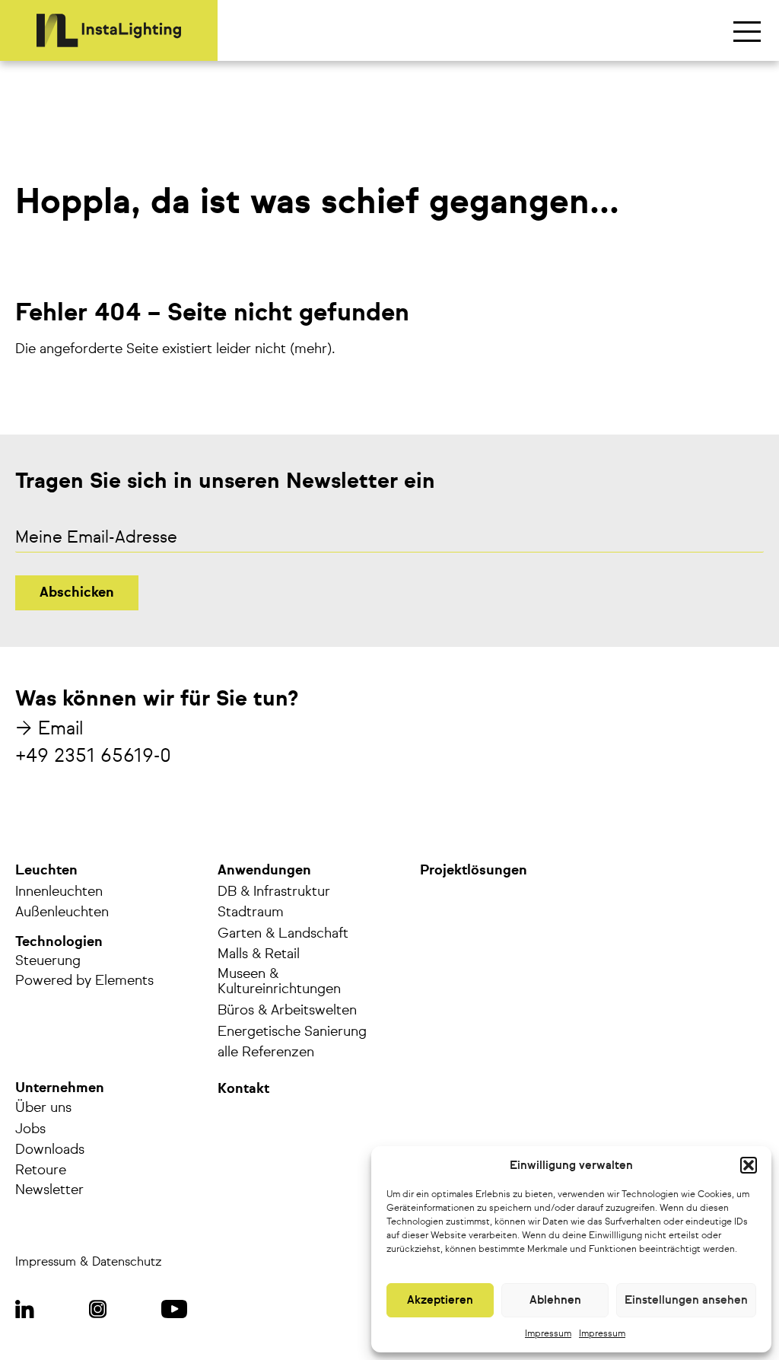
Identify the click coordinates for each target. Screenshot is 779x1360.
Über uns (43, 1108)
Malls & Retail (259, 954)
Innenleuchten (59, 892)
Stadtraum (251, 912)
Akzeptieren (440, 1300)
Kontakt (243, 1089)
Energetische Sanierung (292, 1032)
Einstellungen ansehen (686, 1300)
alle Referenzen (266, 1052)
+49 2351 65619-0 (93, 756)
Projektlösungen (473, 870)
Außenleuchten (62, 912)
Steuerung (48, 961)
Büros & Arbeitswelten (287, 1011)
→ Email (49, 729)
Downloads (49, 1150)
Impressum (548, 1334)
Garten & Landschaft (283, 934)
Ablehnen (555, 1300)
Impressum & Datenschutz (88, 1262)
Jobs (30, 1129)
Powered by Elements (84, 981)
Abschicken (77, 593)
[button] (748, 1165)
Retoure (40, 1170)
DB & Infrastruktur (274, 892)
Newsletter (49, 1190)
